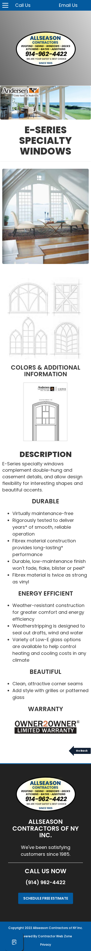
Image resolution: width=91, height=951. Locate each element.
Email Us (68, 5)
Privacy (45, 944)
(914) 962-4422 (45, 882)
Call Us (23, 5)
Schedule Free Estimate (45, 898)
